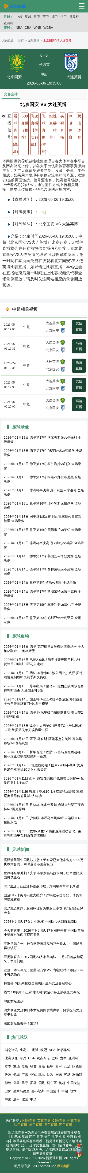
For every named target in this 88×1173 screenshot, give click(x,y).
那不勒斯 (38, 1091)
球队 (41, 1074)
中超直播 (73, 1120)
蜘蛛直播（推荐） (53, 126)
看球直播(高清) (15, 134)
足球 (35, 1050)
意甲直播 (50, 1125)
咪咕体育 (71, 126)
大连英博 (52, 323)
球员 (23, 1058)
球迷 (8, 1083)
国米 (58, 1074)
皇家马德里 (21, 1091)
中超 (19, 17)
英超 (28, 17)
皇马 (16, 1083)
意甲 (37, 17)
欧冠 (43, 1050)
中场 (33, 1099)
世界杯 (74, 17)
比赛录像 (11, 1058)
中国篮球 (53, 1091)
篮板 (25, 1066)
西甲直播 (65, 1125)
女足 (67, 1066)
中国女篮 (73, 1083)
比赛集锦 (63, 1050)
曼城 (16, 1074)
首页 (21, 40)
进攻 (8, 1074)
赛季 (8, 1066)
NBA (19, 27)
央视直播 (62, 126)
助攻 (50, 1074)
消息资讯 (11, 1050)
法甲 (63, 17)
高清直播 (79, 327)
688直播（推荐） (24, 126)
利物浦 (77, 1074)
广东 (25, 1074)
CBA (28, 27)
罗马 (33, 1083)
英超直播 (43, 1120)
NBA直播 (28, 1120)
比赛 (23, 1050)
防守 (25, 1083)
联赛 (33, 1066)
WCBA (48, 27)
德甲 (54, 17)
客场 (67, 1074)
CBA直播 (58, 1120)
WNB (37, 27)
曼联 (41, 1066)
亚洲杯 (73, 1058)
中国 (8, 1099)
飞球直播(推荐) (43, 134)
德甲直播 (35, 1125)
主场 (16, 1066)
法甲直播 (20, 1125)
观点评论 (43, 1058)
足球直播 (33, 40)
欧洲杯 (8, 23)
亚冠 (33, 1074)
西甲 (45, 17)
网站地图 (63, 1166)
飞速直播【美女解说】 (34, 130)
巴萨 (8, 1091)
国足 (41, 1083)
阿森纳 (77, 1066)
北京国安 (52, 330)
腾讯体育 (79, 126)
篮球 (55, 1058)
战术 (73, 1091)
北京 (25, 1099)
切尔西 (52, 1083)
